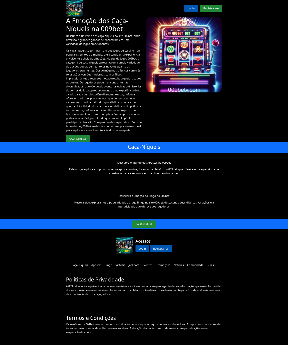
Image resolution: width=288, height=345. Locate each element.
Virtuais (120, 265)
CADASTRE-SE (77, 138)
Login (191, 8)
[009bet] (74, 8)
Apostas (96, 265)
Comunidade (195, 265)
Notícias (179, 265)
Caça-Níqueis (80, 265)
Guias (210, 265)
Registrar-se (211, 8)
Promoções (163, 265)
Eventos (147, 265)
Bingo (108, 265)
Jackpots (133, 265)
